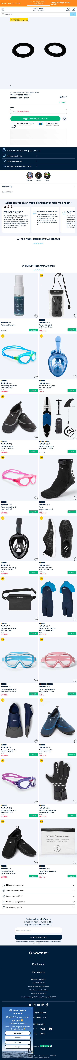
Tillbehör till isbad (34, 92)
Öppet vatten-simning (18, 92)
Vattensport (17, 1033)
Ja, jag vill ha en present (38, 937)
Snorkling (17, 1042)
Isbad (27, 92)
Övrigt (17, 1047)
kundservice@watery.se (41, 986)
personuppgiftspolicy (38, 943)
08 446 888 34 (40, 983)
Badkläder (17, 1038)
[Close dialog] (31, 1008)
